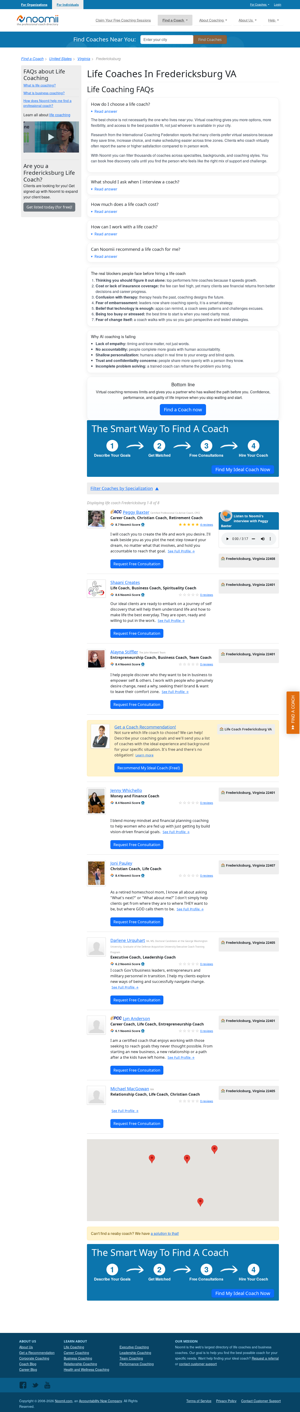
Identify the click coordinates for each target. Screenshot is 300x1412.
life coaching (59, 114)
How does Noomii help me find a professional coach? (47, 103)
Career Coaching (76, 1352)
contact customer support (198, 1363)
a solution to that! (165, 1233)
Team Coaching (131, 1358)
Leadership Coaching (135, 1352)
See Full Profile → (181, 551)
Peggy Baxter (136, 512)
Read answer (105, 111)
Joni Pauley (121, 863)
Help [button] (272, 20)
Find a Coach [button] (173, 20)
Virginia (83, 58)
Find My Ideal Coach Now (242, 469)
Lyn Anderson (136, 1018)
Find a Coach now (183, 409)
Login (277, 4)
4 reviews (206, 524)
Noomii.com (63, 1400)
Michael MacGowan (129, 1088)
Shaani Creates (125, 582)
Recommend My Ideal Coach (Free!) (148, 767)
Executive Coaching (134, 1347)
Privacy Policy (226, 1400)
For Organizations (34, 4)
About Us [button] (246, 20)
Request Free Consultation (136, 563)
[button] (142, 524)
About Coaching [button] (212, 20)
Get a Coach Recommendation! (145, 727)
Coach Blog (27, 1363)
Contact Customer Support (261, 1400)
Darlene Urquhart (127, 940)
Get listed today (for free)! (49, 207)
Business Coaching (78, 1358)
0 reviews (206, 595)
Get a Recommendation (37, 1352)
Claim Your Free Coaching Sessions (123, 20)
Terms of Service (198, 1400)
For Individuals (68, 4)
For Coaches (258, 4)
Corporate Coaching (34, 1358)
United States (60, 58)
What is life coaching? (39, 85)
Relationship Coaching (80, 1363)
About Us (26, 1347)
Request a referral (265, 1358)
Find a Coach (32, 58)
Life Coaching (74, 1347)
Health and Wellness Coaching (86, 1369)
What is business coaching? (44, 93)
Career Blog (28, 1369)
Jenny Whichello (126, 790)
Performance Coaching (137, 1363)
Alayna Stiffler (124, 652)
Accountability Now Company (100, 1400)
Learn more (144, 755)
